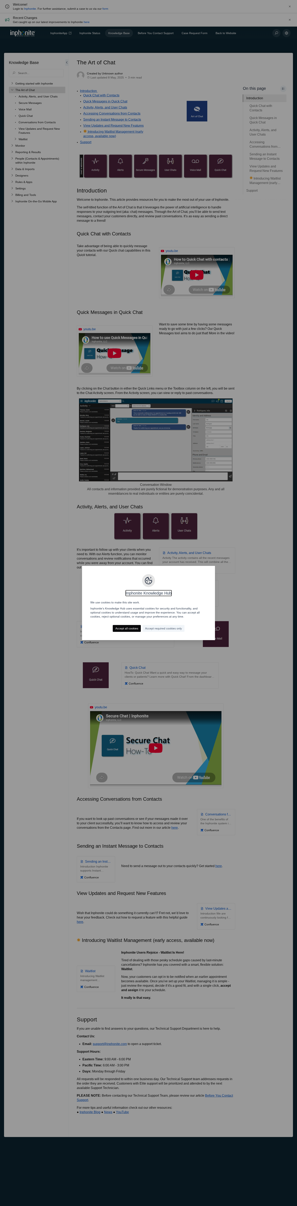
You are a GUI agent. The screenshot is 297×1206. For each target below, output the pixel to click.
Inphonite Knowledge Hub (149, 593)
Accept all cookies (126, 628)
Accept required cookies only (163, 628)
